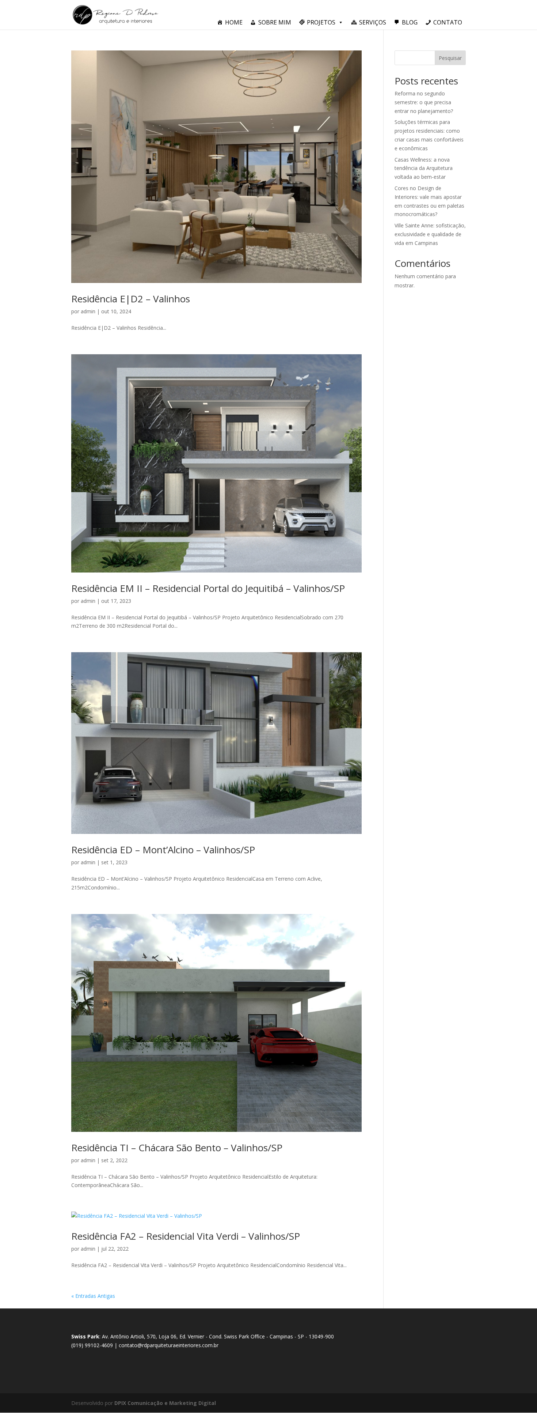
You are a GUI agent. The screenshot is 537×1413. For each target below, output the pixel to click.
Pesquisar (450, 57)
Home (234, 22)
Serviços (372, 22)
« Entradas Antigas (93, 1295)
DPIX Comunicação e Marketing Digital (165, 1402)
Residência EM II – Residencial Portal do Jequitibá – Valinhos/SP (208, 588)
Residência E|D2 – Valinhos (130, 298)
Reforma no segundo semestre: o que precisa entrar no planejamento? (424, 102)
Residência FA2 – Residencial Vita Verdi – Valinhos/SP (185, 1236)
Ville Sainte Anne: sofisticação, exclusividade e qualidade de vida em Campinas (430, 234)
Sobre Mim (274, 22)
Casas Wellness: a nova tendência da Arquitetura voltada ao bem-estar (424, 168)
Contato (447, 22)
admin (88, 311)
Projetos (321, 22)
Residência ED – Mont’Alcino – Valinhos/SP (163, 849)
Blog (410, 22)
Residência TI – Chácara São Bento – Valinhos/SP (176, 1147)
